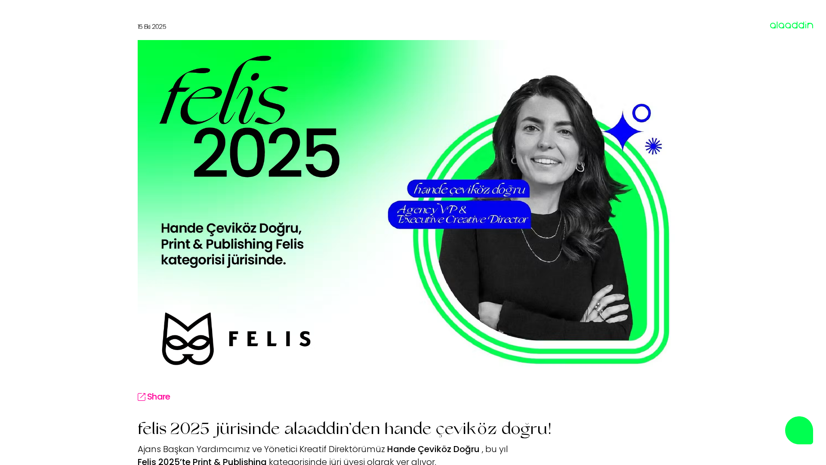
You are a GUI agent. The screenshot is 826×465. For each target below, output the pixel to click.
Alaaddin (785, 25)
